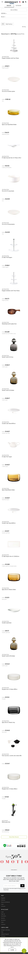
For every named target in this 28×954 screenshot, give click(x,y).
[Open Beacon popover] (24, 951)
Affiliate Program (5, 934)
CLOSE (12, 950)
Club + (2, 904)
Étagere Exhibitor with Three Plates (11, 290)
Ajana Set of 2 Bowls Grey (8, 722)
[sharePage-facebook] (18, 846)
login (2, 911)
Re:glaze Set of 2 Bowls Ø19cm (9, 689)
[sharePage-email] (24, 846)
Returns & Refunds (5, 902)
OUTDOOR (18, 5)
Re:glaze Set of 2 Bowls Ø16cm (9, 788)
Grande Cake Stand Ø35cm (8, 423)
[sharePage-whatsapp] (22, 846)
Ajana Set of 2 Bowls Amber (9, 589)
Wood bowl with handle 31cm (9, 323)
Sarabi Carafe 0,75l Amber (8, 656)
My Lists (3, 918)
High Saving (10, 24)
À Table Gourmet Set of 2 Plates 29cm (11, 157)
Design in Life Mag (5, 930)
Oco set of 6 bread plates (8, 224)
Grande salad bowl (6, 622)
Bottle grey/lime (6, 822)
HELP (2, 895)
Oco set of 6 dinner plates (8, 91)
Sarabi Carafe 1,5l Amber (8, 390)
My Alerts (3, 920)
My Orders (3, 916)
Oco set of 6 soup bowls (8, 191)
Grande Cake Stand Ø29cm (8, 523)
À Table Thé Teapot (7, 456)
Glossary (3, 936)
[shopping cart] (23, 2)
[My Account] (17, 2)
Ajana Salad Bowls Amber (8, 490)
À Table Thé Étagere (7, 257)
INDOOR (9, 5)
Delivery (3, 900)
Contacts (3, 906)
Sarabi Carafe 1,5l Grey (7, 357)
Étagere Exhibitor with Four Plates (10, 58)
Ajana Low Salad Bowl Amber (9, 124)
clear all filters (14, 10)
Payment (3, 898)
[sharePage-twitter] (20, 846)
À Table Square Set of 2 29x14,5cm (10, 556)
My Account (4, 909)
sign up (3, 914)
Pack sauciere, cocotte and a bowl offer (12, 755)
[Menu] (2, 1)
